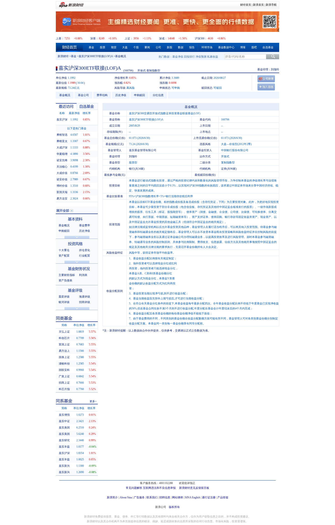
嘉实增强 (64, 414)
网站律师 (177, 497)
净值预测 (201, 56)
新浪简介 (112, 497)
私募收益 (212, 56)
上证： (129, 38)
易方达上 (64, 350)
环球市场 (206, 47)
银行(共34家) (136, 168)
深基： (94, 38)
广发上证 (64, 376)
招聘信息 (164, 497)
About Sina (126, 497)
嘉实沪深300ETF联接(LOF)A (96, 56)
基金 (91, 47)
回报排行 (189, 56)
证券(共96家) (229, 168)
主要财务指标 (67, 275)
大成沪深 (62, 147)
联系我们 (152, 497)
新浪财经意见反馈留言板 (194, 487)
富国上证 (64, 344)
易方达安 (62, 198)
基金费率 (84, 225)
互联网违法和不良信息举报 (159, 487)
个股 (136, 47)
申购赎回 (139, 95)
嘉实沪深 (62, 119)
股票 (102, 47)
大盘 (125, 47)
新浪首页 (258, 4)
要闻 (147, 47)
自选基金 (268, 47)
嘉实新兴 (64, 465)
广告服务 (139, 497)
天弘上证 (64, 331)
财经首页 (245, 4)
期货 (113, 47)
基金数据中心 (226, 47)
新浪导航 (271, 4)
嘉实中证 (64, 421)
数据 (180, 47)
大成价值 (62, 173)
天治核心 (62, 166)
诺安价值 (62, 179)
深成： (163, 38)
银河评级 (64, 302)
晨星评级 (64, 296)
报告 (192, 47)
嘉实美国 (64, 427)
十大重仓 (64, 250)
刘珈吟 (275, 69)
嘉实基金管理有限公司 (142, 150)
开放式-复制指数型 (148, 70)
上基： (60, 38)
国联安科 (64, 370)
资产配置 (64, 255)
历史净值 (120, 95)
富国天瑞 (62, 192)
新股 (169, 47)
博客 (243, 47)
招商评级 (84, 302)
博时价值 (62, 185)
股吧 (254, 47)
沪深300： (201, 38)
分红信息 (158, 95)
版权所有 (174, 507)
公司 (158, 47)
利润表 (83, 275)
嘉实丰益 (64, 446)
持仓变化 (84, 250)
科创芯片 (64, 338)
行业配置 (84, 255)
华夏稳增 (62, 153)
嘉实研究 (64, 440)
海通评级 (84, 296)
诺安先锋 (62, 160)
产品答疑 (222, 497)
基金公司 (83, 95)
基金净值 (177, 56)
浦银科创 (64, 363)
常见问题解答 (134, 487)
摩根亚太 (62, 141)
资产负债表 (65, 280)
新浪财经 (63, 56)
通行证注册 (209, 497)
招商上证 (64, 382)
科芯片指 (64, 389)
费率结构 (102, 95)
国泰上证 (64, 357)
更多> (93, 401)
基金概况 (64, 95)
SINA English (192, 497)
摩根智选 (62, 134)
